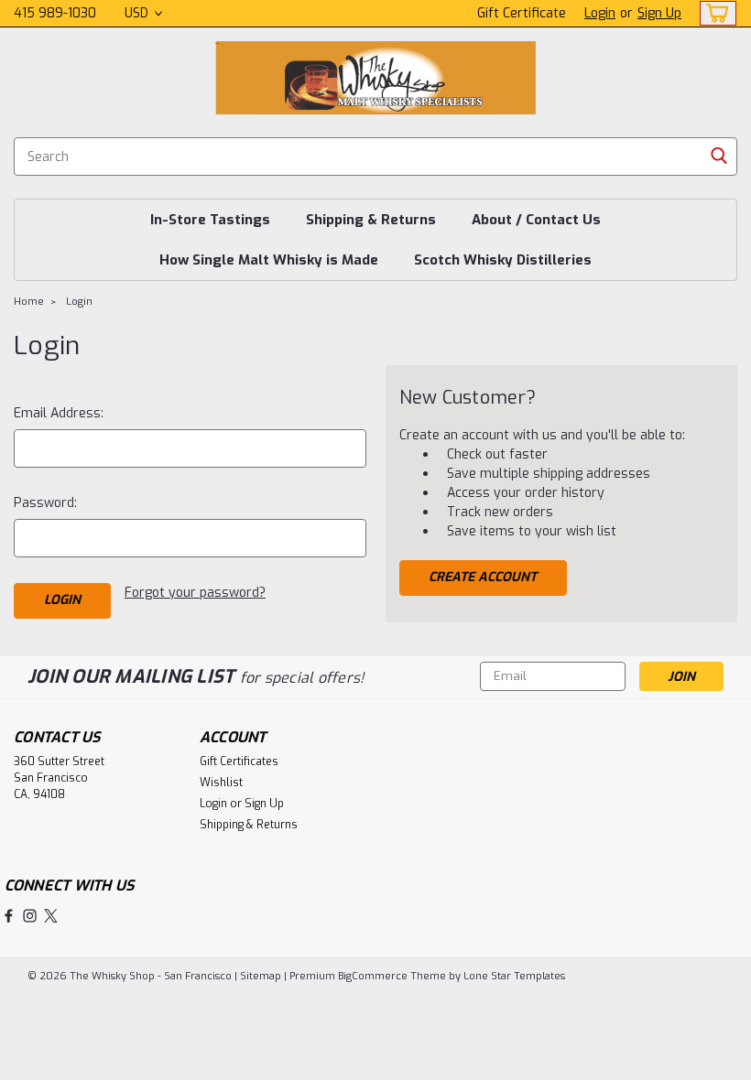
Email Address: (58, 413)
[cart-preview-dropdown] (714, 13)
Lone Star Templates (514, 976)
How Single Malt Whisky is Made (268, 260)
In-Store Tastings (210, 220)
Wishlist (221, 782)
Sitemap (260, 976)
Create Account (483, 577)
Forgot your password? (195, 592)
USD (138, 13)
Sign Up (659, 13)
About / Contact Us (536, 220)
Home (29, 301)
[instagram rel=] (30, 916)
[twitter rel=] (51, 916)
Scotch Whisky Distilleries (503, 260)
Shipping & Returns (371, 220)
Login (599, 13)
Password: (45, 503)
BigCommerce (373, 976)
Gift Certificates (239, 761)
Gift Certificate (521, 13)
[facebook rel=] (9, 916)
